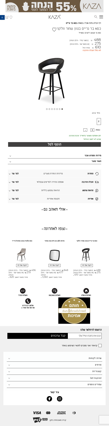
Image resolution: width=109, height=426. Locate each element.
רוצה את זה (87, 265)
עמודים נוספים (94, 384)
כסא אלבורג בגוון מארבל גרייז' (22, 241)
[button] (2, 17)
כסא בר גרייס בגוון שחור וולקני (86, 241)
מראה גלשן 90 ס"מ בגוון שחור (54, 241)
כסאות (80, 23)
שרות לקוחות (95, 358)
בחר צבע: (96, 113)
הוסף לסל (54, 144)
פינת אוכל (89, 23)
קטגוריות (96, 371)
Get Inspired (95, 378)
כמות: (97, 130)
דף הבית (97, 23)
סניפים (98, 365)
